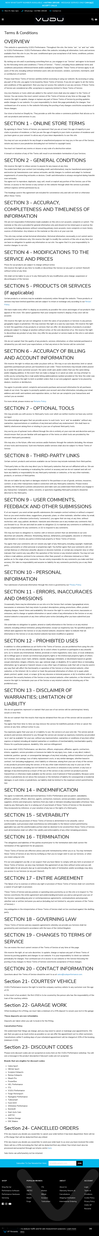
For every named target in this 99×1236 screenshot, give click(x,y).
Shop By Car (6, 1187)
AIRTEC (29, 1190)
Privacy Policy (75, 584)
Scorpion (44, 1198)
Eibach (29, 1198)
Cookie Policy (89, 1198)
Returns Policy (40, 401)
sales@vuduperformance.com (69, 974)
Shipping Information (67, 1198)
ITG (42, 1187)
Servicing (5, 1198)
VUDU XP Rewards (88, 1207)
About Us (63, 1187)
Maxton (44, 1190)
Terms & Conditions (88, 1192)
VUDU (29, 1187)
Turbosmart (45, 1201)
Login (86, 1187)
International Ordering (68, 1201)
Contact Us (57, 11)
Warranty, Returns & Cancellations (67, 1192)
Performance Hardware (11, 1194)
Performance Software (10, 1190)
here (50, 1148)
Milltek (43, 1194)
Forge (29, 1201)
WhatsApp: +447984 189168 (35, 11)
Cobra (29, 1194)
